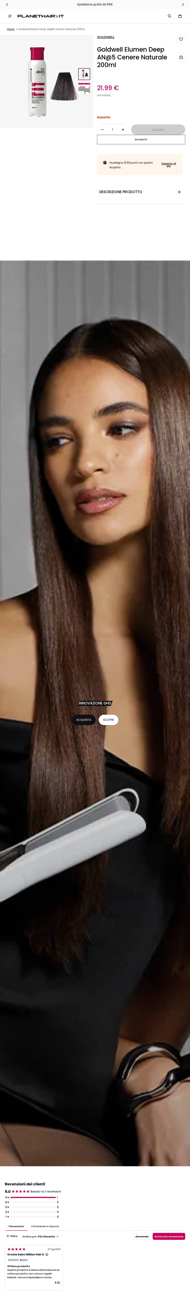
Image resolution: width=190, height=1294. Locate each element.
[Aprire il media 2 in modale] (46, 81)
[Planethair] (41, 16)
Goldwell (105, 37)
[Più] (123, 129)
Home (10, 29)
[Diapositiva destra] (183, 4)
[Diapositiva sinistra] (7, 4)
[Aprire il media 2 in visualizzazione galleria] (84, 89)
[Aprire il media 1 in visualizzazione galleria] (84, 74)
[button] (169, 16)
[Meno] (102, 129)
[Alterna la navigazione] (10, 16)
